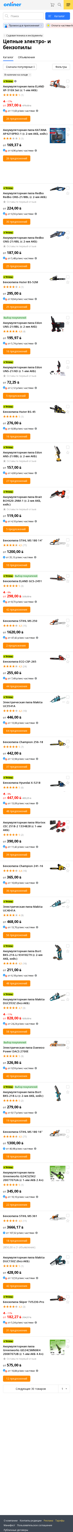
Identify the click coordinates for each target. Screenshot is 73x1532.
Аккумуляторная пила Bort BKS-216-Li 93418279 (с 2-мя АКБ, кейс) (22, 954)
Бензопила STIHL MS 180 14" (23, 540)
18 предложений (16, 1156)
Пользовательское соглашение (34, 1525)
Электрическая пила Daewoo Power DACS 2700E (24, 1049)
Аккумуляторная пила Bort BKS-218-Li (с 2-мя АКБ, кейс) (23, 1094)
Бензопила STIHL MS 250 (20, 621)
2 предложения (16, 645)
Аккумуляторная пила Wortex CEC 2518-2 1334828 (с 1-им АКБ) (24, 826)
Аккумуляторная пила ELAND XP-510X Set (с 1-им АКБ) (23, 88)
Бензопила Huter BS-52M (20, 282)
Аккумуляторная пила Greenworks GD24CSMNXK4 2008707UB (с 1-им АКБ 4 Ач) (23, 1350)
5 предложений (16, 396)
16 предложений (16, 351)
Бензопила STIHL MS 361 (20, 1216)
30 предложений (16, 221)
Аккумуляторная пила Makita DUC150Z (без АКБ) (24, 1259)
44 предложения (16, 686)
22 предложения (16, 1204)
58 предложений (16, 1031)
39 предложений (16, 854)
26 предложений (16, 118)
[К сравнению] (67, 81)
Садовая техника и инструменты (24, 35)
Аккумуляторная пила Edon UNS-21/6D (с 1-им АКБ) (22, 369)
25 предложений (16, 266)
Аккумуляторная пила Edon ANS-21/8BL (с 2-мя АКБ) (22, 454)
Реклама (48, 1520)
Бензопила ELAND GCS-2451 (22, 581)
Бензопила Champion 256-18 (23, 742)
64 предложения (16, 730)
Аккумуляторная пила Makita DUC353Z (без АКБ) (24, 1001)
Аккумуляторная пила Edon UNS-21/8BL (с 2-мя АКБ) (22, 324)
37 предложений (16, 766)
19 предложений (16, 1120)
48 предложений (16, 811)
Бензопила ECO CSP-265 (19, 661)
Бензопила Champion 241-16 (23, 866)
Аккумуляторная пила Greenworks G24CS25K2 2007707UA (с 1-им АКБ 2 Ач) (23, 1176)
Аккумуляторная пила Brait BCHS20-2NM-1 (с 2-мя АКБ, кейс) (22, 500)
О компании (11, 1520)
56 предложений (16, 935)
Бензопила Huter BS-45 (19, 412)
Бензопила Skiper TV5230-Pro (23, 1302)
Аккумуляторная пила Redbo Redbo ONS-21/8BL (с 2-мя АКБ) (24, 195)
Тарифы (59, 1520)
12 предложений (16, 1378)
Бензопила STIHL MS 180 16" (23, 1132)
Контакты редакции (31, 1520)
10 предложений (16, 565)
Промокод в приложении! (24, 25)
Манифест (9, 1525)
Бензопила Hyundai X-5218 (21, 782)
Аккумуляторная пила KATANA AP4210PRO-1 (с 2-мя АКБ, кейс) (25, 131)
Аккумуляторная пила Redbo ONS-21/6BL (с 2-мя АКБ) (23, 239)
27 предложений (16, 481)
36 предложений (16, 890)
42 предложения (16, 609)
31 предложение (16, 1330)
